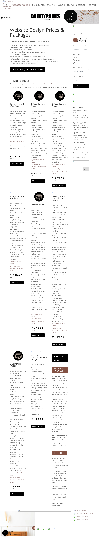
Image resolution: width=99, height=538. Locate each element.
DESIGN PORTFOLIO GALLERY (42, 5)
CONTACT (92, 5)
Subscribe (80, 86)
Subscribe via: (77, 54)
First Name (76, 46)
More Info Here (16, 164)
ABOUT (60, 5)
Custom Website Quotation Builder (44, 84)
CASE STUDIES (81, 5)
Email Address (77, 68)
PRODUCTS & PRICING (20, 5)
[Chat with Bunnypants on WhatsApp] (5, 533)
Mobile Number (78, 76)
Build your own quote (58, 358)
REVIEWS (70, 5)
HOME (7, 5)
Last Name (85, 46)
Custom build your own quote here (27, 69)
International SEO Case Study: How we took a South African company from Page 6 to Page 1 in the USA (80, 115)
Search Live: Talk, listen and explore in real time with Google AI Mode (80, 155)
